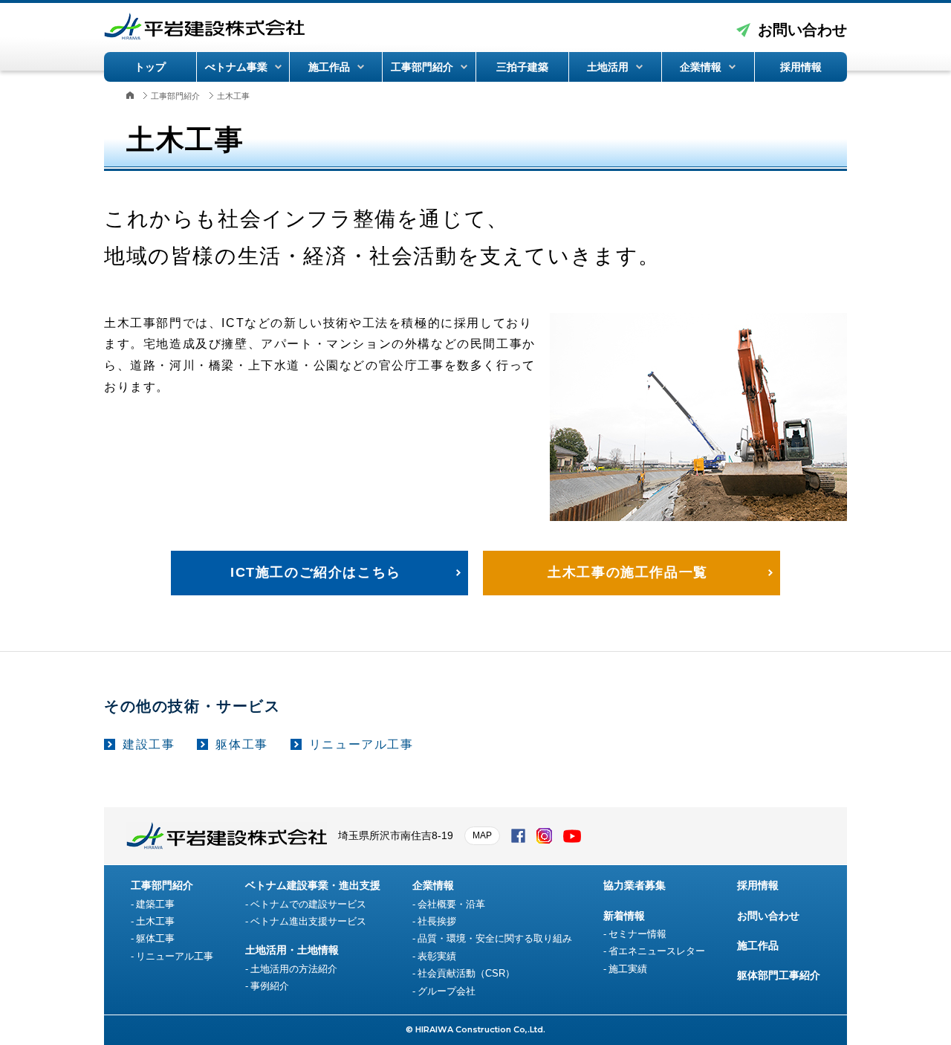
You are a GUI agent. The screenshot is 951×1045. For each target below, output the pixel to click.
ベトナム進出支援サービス (308, 921)
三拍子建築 (522, 67)
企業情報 (700, 67)
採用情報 (801, 67)
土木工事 (155, 921)
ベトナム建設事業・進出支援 (312, 885)
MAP (482, 835)
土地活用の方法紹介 (293, 968)
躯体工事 (241, 744)
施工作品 (329, 67)
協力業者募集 (634, 885)
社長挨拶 (437, 921)
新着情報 (624, 916)
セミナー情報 (637, 933)
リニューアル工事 (361, 744)
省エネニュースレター (656, 951)
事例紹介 (269, 985)
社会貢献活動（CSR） (466, 973)
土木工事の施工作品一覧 (628, 572)
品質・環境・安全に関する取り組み (495, 938)
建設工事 (149, 744)
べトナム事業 (236, 67)
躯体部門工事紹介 (778, 975)
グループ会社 (447, 991)
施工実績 (627, 968)
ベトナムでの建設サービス (308, 904)
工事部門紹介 (422, 67)
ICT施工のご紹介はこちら (315, 572)
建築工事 (155, 904)
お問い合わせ (802, 30)
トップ (150, 67)
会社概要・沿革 (451, 904)
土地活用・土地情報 (292, 950)
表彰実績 (437, 956)
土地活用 (608, 67)
